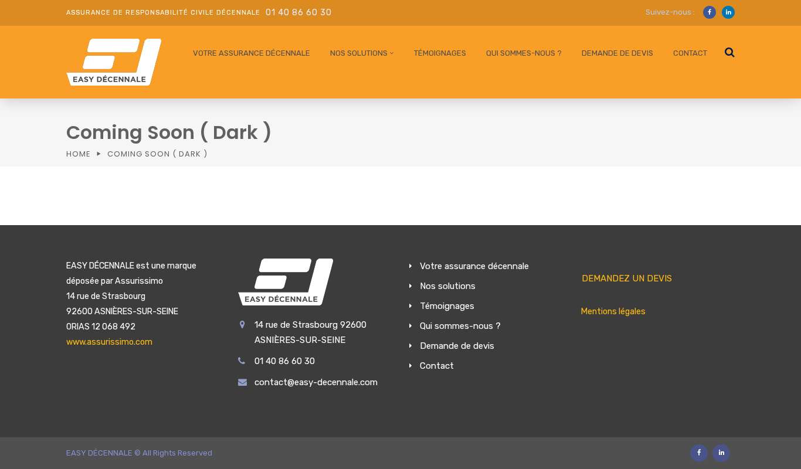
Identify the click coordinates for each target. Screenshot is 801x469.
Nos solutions (359, 53)
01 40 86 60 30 (299, 13)
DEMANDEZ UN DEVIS (627, 278)
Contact (690, 53)
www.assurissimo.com (109, 342)
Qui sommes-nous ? (524, 53)
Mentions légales (613, 312)
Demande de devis (617, 53)
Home (78, 153)
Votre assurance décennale (251, 53)
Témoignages (440, 53)
